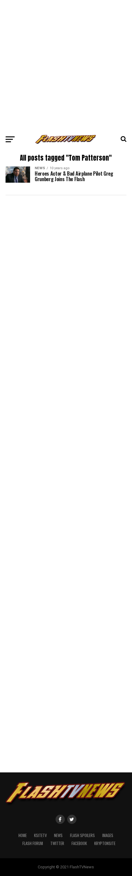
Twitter (57, 843)
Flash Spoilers (82, 835)
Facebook (79, 843)
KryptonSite (104, 843)
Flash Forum (32, 843)
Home (22, 835)
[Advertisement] (66, 66)
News (58, 835)
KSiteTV (40, 835)
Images (107, 835)
